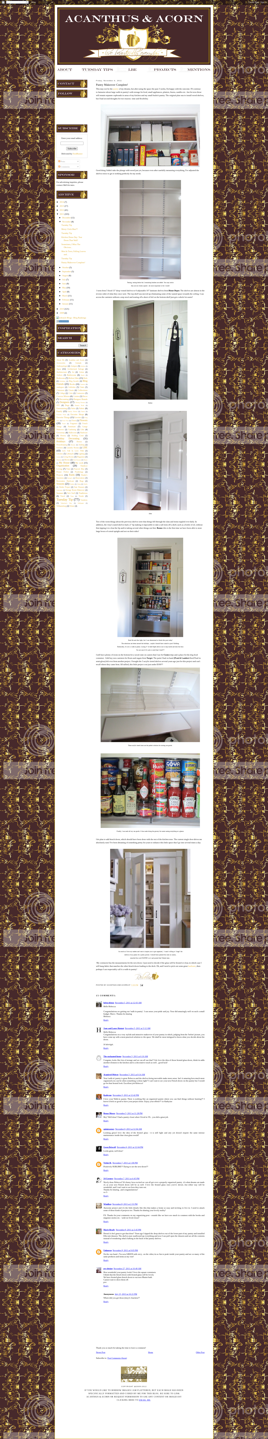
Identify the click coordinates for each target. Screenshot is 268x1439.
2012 (62, 210)
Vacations (83, 500)
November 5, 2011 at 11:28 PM (129, 1113)
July (64, 279)
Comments (65, 167)
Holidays (60, 441)
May (64, 287)
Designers (64, 402)
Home (150, 1352)
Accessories (60, 363)
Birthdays (62, 381)
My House (64, 462)
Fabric (81, 408)
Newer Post (100, 1352)
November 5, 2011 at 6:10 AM (135, 1056)
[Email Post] (141, 985)
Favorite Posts (61, 414)
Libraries (59, 454)
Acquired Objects (110, 1074)
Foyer (64, 423)
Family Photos (72, 411)
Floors (73, 421)
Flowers (83, 420)
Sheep (79, 484)
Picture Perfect (62, 472)
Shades (72, 484)
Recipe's (69, 478)
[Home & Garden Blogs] (62, 322)
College (62, 393)
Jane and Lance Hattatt (113, 1028)
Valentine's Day (66, 503)
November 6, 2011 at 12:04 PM (130, 1147)
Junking (82, 445)
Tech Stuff (71, 493)
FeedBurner (78, 154)
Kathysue (107, 1095)
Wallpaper (81, 503)
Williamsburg (61, 506)
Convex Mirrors (63, 396)
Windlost (107, 1204)
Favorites (77, 418)
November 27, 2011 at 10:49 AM (127, 1268)
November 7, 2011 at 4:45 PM (126, 1178)
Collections (82, 390)
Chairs (82, 387)
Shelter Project (64, 487)
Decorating (64, 399)
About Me (60, 360)
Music (85, 460)
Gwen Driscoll (109, 1147)
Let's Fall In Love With (73, 451)
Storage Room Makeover (75, 490)
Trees (72, 496)
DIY (58, 405)
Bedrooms (60, 378)
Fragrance (73, 424)
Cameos (82, 384)
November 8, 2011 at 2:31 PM (125, 1204)
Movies (67, 460)
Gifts (82, 430)
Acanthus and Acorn (77, 360)
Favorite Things (63, 417)
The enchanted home (112, 1056)
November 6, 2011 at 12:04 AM (128, 1129)
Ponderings (79, 472)
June (64, 283)
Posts (62, 161)
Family (59, 411)
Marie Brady (109, 1230)
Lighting (81, 454)
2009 (62, 313)
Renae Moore (109, 1113)
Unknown (107, 1250)
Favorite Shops (77, 414)
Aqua (58, 369)
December (66, 217)
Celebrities (72, 387)
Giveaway (60, 432)
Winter (71, 506)
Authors (59, 375)
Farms (83, 411)
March (65, 296)
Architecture (61, 372)
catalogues (60, 387)
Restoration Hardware (65, 481)
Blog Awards (74, 381)
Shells (85, 484)
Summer (59, 493)
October (65, 267)
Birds (85, 378)
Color (71, 393)
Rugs (82, 481)
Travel (62, 496)
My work (79, 463)
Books (72, 384)
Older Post (200, 1352)
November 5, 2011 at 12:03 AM (128, 1003)
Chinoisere (60, 390)
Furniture (72, 426)
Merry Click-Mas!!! (69, 229)
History (63, 436)
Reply (106, 1020)
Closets (71, 390)
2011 (62, 214)
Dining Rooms (80, 402)
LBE (85, 447)
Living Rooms (68, 457)
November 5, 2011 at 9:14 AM (132, 1074)
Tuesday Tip (66, 225)
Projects (59, 475)
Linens (58, 457)
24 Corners (108, 1178)
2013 (62, 206)
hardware (192, 966)
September (66, 271)
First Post (65, 420)
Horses (79, 442)
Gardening (72, 430)
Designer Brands (80, 399)
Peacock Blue (79, 469)
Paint (68, 469)
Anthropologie (61, 366)
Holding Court (78, 436)
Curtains (76, 396)
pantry (115, 89)
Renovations (80, 478)
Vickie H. (107, 1163)
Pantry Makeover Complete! (73, 262)
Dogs (67, 405)
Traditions (83, 493)
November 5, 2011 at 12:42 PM (126, 1095)
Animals (78, 363)
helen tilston (108, 1003)
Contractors (80, 393)
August (65, 275)
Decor (85, 396)
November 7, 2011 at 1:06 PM (125, 1163)
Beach (83, 375)
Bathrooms (71, 375)
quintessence (108, 1129)
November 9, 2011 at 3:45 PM (128, 1230)
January (65, 304)
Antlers (83, 366)
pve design (108, 1268)
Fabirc (73, 409)
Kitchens (59, 448)
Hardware (83, 433)
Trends (81, 496)
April (64, 292)
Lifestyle (70, 454)
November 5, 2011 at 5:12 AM (137, 1028)
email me (144, 1400)
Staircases (59, 490)
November (66, 222)
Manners (59, 460)
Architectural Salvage (75, 369)
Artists (81, 372)
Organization (62, 465)
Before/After (74, 378)
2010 (62, 309)
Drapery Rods (79, 405)
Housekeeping (61, 445)
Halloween (73, 433)
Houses (73, 445)
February (66, 300)
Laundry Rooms (73, 448)
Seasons (60, 483)
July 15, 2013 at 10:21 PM (126, 1294)
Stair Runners (79, 487)
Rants (72, 474)
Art (73, 372)
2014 (62, 202)
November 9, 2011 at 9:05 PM (125, 1250)
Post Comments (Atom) (117, 1358)
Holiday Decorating (67, 438)
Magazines (81, 457)
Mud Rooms (77, 460)
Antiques (74, 366)
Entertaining (61, 408)
